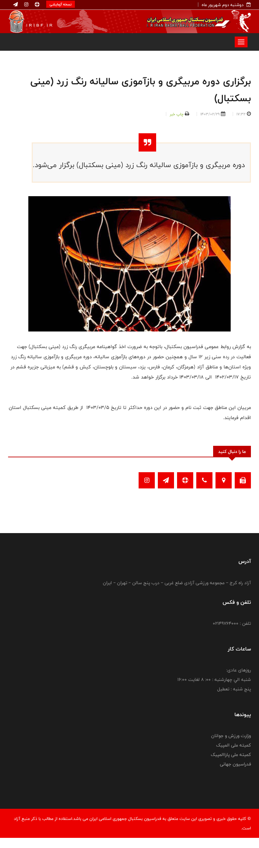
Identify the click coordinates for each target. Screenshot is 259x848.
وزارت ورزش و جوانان (231, 736)
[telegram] (15, 5)
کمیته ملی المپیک (233, 745)
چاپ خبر (176, 114)
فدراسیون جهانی (235, 764)
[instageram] (25, 5)
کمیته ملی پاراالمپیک (231, 755)
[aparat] (36, 5)
